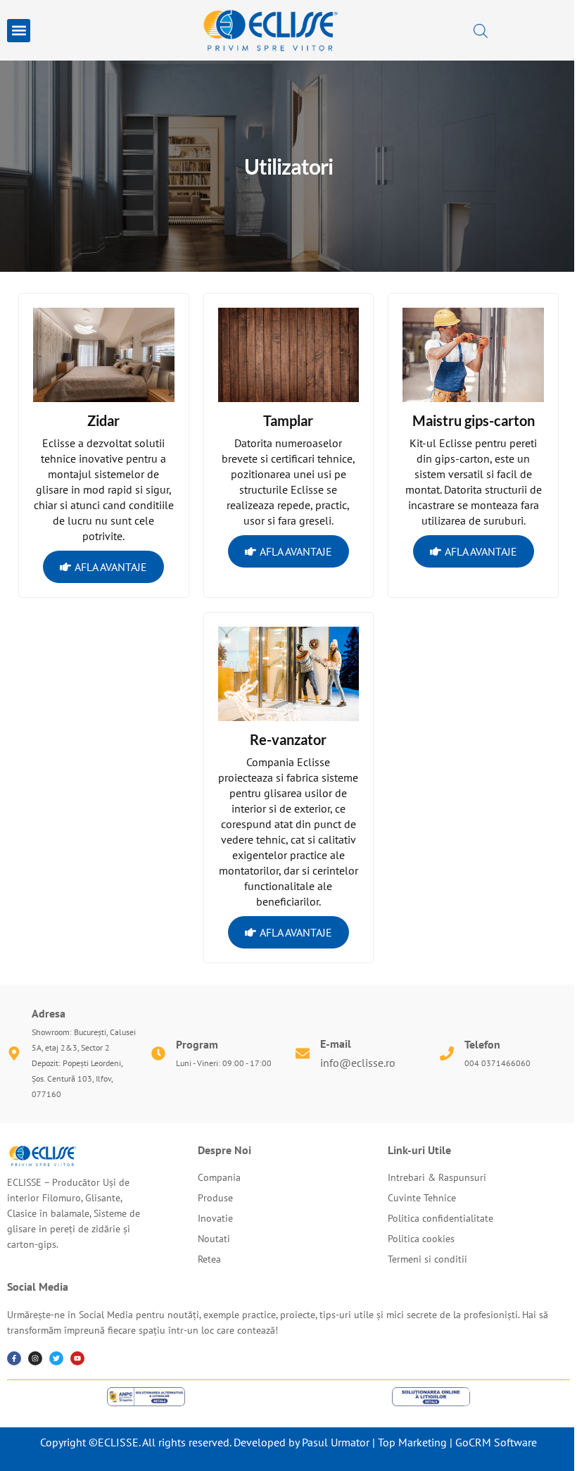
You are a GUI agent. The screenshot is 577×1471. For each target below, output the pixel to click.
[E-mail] (303, 1053)
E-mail (335, 1044)
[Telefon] (447, 1053)
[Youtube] (77, 1358)
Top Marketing (412, 1442)
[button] (18, 30)
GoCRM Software (496, 1442)
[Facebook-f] (14, 1358)
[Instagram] (35, 1358)
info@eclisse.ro (357, 1063)
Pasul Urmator (335, 1442)
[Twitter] (56, 1358)
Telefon (482, 1044)
